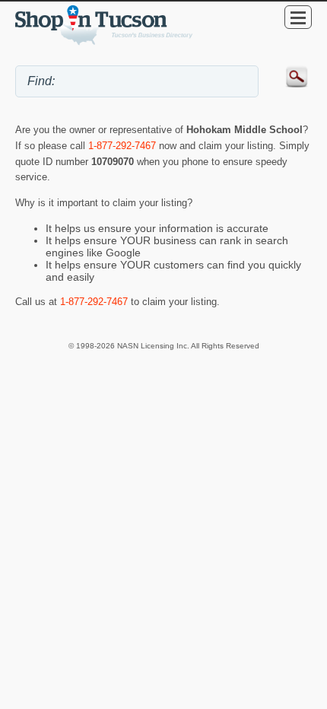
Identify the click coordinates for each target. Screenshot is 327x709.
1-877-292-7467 (122, 145)
